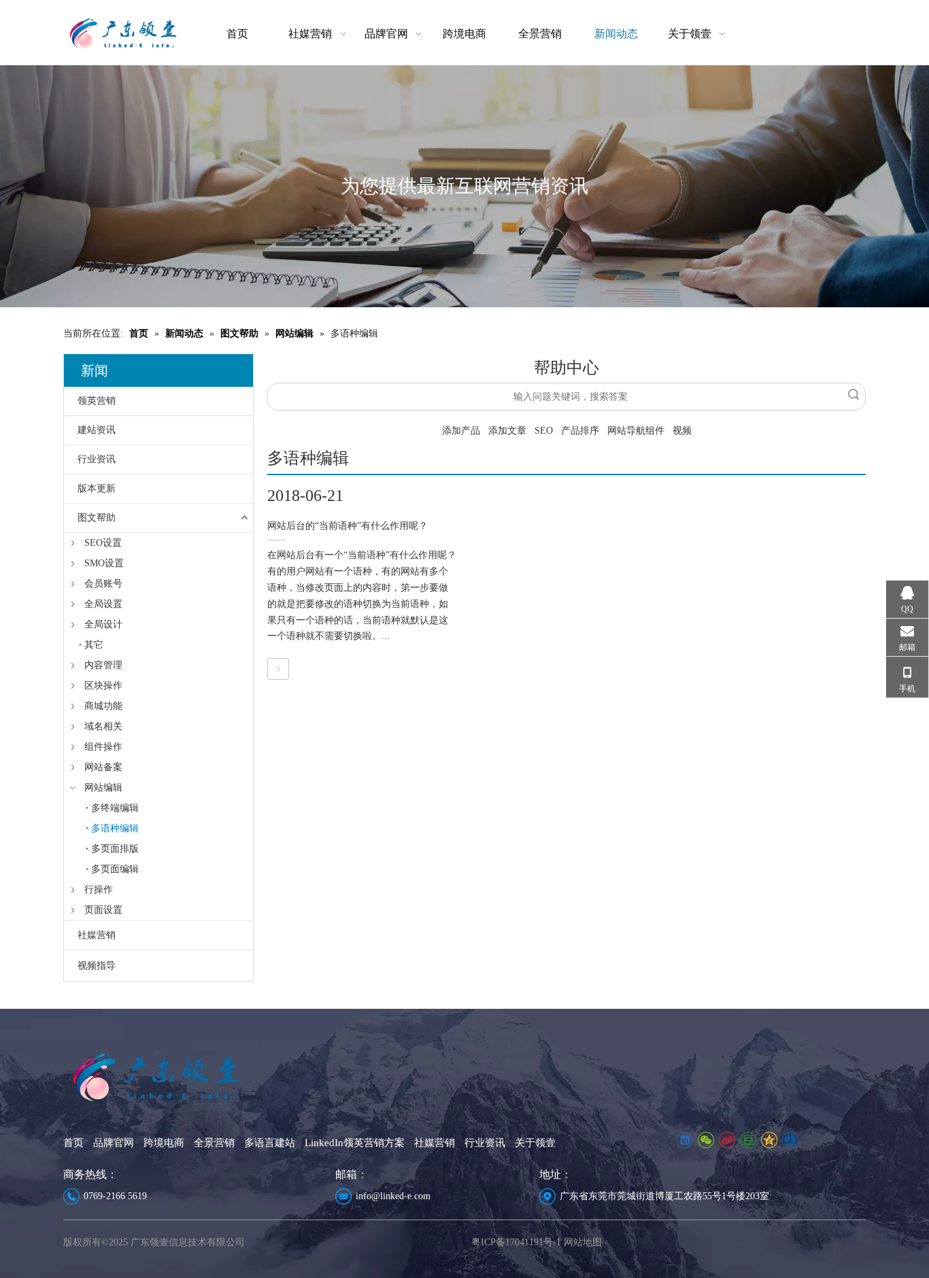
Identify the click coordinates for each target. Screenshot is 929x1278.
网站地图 (583, 1242)
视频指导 (97, 966)
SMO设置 (104, 563)
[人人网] (789, 1140)
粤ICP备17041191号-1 (516, 1242)
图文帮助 (97, 518)
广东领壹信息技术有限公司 (188, 1242)
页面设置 (103, 910)
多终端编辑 (115, 808)
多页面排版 (115, 849)
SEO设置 (103, 543)
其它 (93, 645)
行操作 (98, 889)
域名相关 (103, 726)
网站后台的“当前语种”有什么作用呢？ (347, 526)
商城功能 (103, 706)
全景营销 (214, 1142)
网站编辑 (103, 787)
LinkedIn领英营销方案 (355, 1142)
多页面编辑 (115, 869)
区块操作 (103, 685)
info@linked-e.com (393, 1196)
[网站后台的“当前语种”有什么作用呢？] (278, 669)
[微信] (705, 1140)
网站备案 (103, 767)
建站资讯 (97, 430)
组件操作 (103, 747)
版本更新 (97, 488)
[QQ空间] (768, 1140)
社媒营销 (97, 935)
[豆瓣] (747, 1140)
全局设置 (103, 604)
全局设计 (103, 624)
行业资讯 (97, 459)
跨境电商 (163, 1142)
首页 (73, 1142)
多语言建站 (269, 1142)
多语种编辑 (115, 828)
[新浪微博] (726, 1140)
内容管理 (103, 665)
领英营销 (97, 401)
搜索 (853, 394)
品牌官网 (113, 1142)
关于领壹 (535, 1142)
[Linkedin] (684, 1140)
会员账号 (103, 583)
